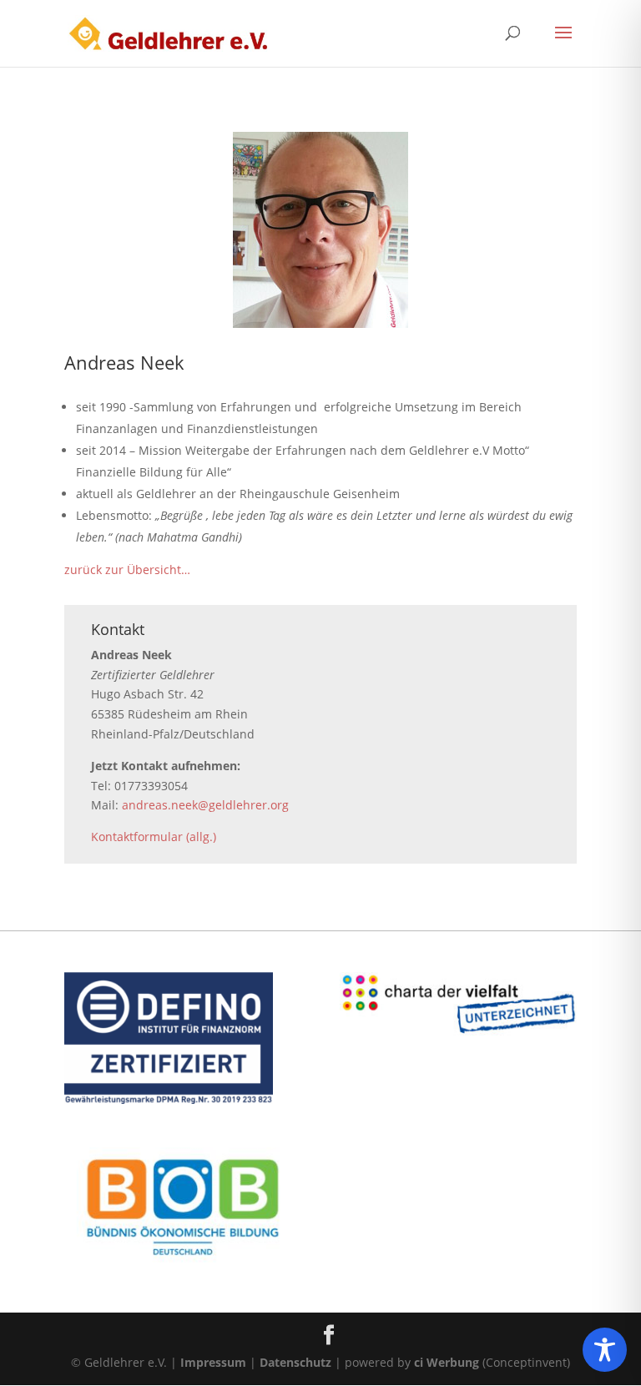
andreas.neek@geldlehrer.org (205, 805)
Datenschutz (295, 1362)
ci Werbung (446, 1362)
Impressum (213, 1362)
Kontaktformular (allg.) (153, 836)
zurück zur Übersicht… (127, 569)
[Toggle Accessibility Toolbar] (604, 1349)
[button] (563, 43)
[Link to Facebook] (329, 1335)
